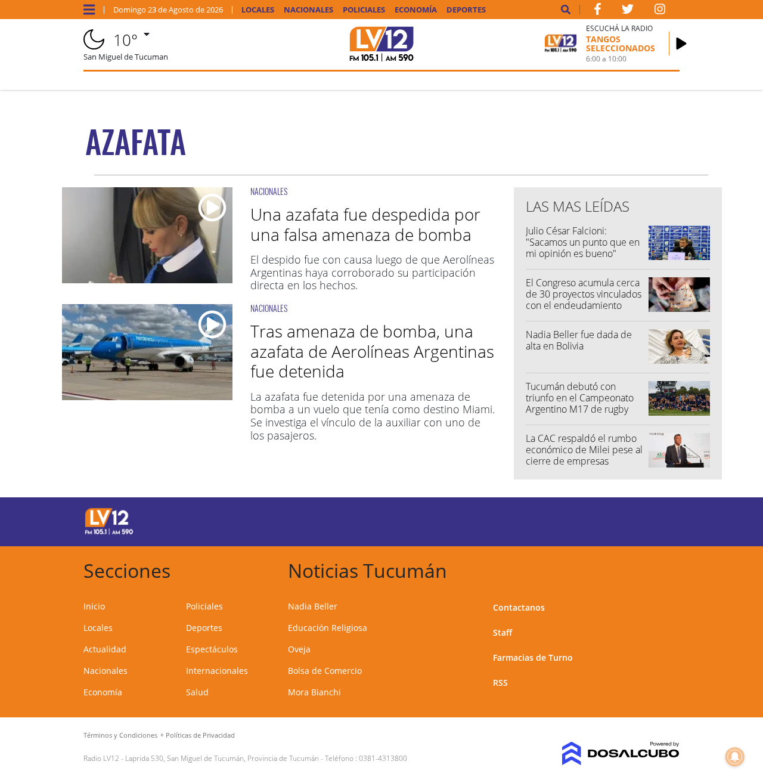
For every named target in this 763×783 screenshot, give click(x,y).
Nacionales (308, 10)
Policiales (364, 10)
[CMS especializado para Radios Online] (612, 754)
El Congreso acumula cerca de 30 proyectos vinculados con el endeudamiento (583, 294)
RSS (500, 682)
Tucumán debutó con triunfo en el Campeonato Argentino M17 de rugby (580, 398)
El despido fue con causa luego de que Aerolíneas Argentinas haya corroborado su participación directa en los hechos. (372, 272)
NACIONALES (268, 191)
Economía (416, 10)
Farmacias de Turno (533, 657)
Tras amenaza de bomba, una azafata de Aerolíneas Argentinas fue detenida (372, 351)
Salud (197, 692)
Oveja (299, 649)
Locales (257, 10)
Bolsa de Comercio (325, 670)
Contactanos (519, 607)
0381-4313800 (383, 758)
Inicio (94, 606)
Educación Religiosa (327, 627)
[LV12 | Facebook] (597, 11)
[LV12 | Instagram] (660, 11)
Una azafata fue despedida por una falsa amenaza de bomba (365, 224)
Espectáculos (212, 649)
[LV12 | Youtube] (612, 519)
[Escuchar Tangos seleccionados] (681, 43)
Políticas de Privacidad (200, 735)
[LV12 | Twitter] (628, 11)
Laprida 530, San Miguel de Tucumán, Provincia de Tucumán (222, 758)
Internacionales (217, 670)
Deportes (466, 10)
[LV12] (109, 532)
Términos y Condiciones (120, 735)
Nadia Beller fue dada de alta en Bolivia (579, 340)
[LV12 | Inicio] (666, 568)
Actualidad (104, 649)
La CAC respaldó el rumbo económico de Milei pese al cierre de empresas (584, 450)
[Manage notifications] (735, 756)
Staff (502, 632)
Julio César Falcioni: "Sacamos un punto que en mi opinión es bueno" (583, 242)
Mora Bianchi (314, 692)
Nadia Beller (312, 606)
